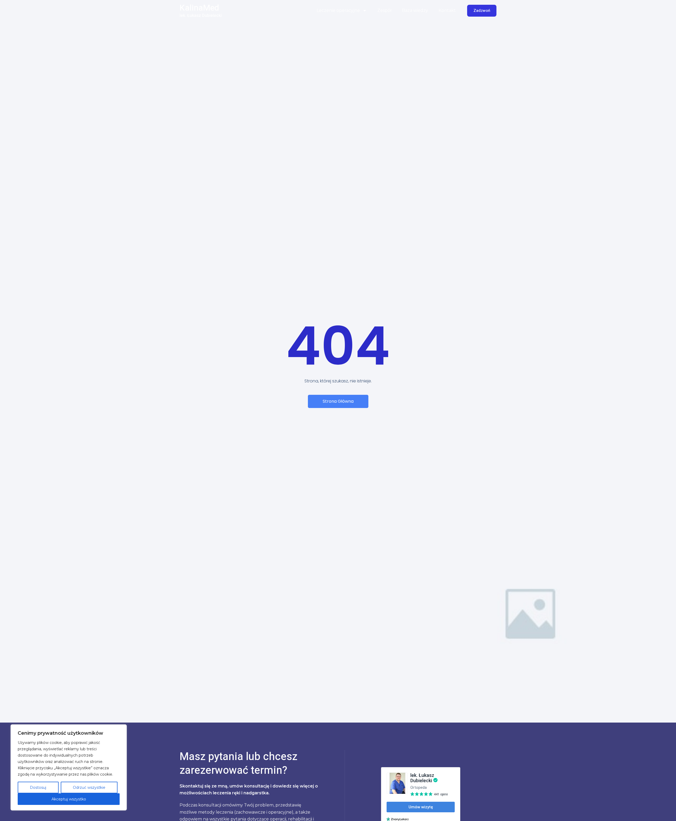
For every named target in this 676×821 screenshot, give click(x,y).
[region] (69, 767)
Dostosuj (38, 787)
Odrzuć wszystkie (89, 787)
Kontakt (447, 10)
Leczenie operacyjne (338, 10)
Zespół (384, 10)
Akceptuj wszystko (68, 799)
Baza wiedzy (415, 10)
